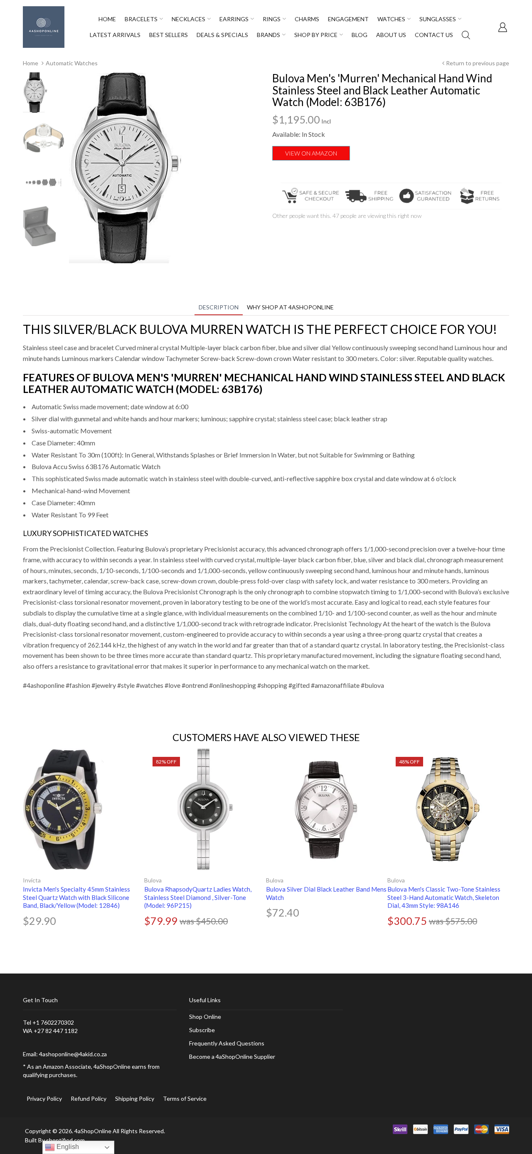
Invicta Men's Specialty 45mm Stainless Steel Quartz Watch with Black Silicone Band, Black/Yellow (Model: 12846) (76, 897)
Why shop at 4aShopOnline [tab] (290, 307)
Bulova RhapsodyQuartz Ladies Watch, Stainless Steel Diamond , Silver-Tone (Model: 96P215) (197, 897)
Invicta (32, 880)
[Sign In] (502, 27)
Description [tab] (219, 307)
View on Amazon (311, 153)
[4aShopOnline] (43, 26)
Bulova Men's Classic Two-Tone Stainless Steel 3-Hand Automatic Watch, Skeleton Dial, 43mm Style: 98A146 (443, 897)
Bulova (153, 880)
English (67, 1146)
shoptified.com (65, 1140)
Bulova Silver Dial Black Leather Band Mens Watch (326, 893)
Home (30, 63)
